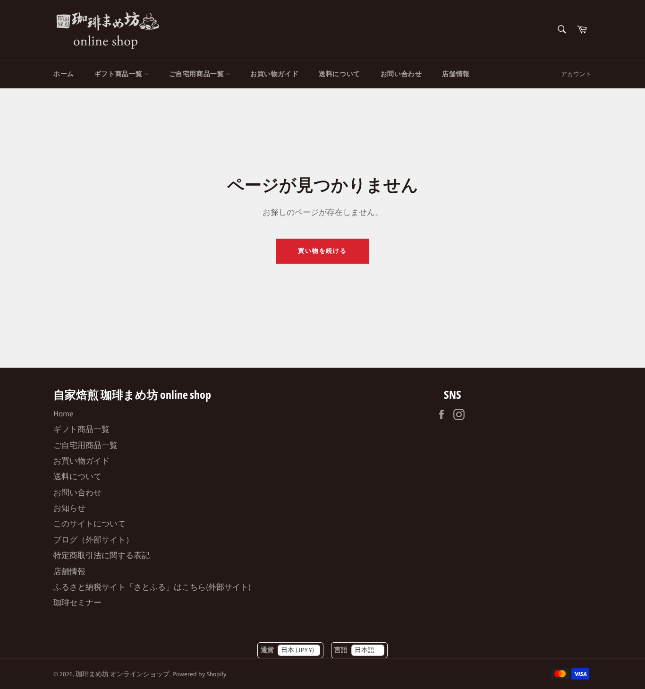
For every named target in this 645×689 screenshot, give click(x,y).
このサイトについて (89, 524)
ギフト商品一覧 (119, 74)
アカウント (576, 74)
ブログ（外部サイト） (93, 540)
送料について (339, 74)
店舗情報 (455, 74)
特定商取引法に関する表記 (101, 555)
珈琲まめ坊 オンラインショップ (123, 674)
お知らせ (69, 508)
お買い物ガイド (274, 74)
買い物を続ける (323, 251)
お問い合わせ (401, 74)
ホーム (63, 74)
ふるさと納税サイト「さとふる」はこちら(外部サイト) (152, 587)
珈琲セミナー (77, 603)
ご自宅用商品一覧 (197, 74)
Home (63, 414)
